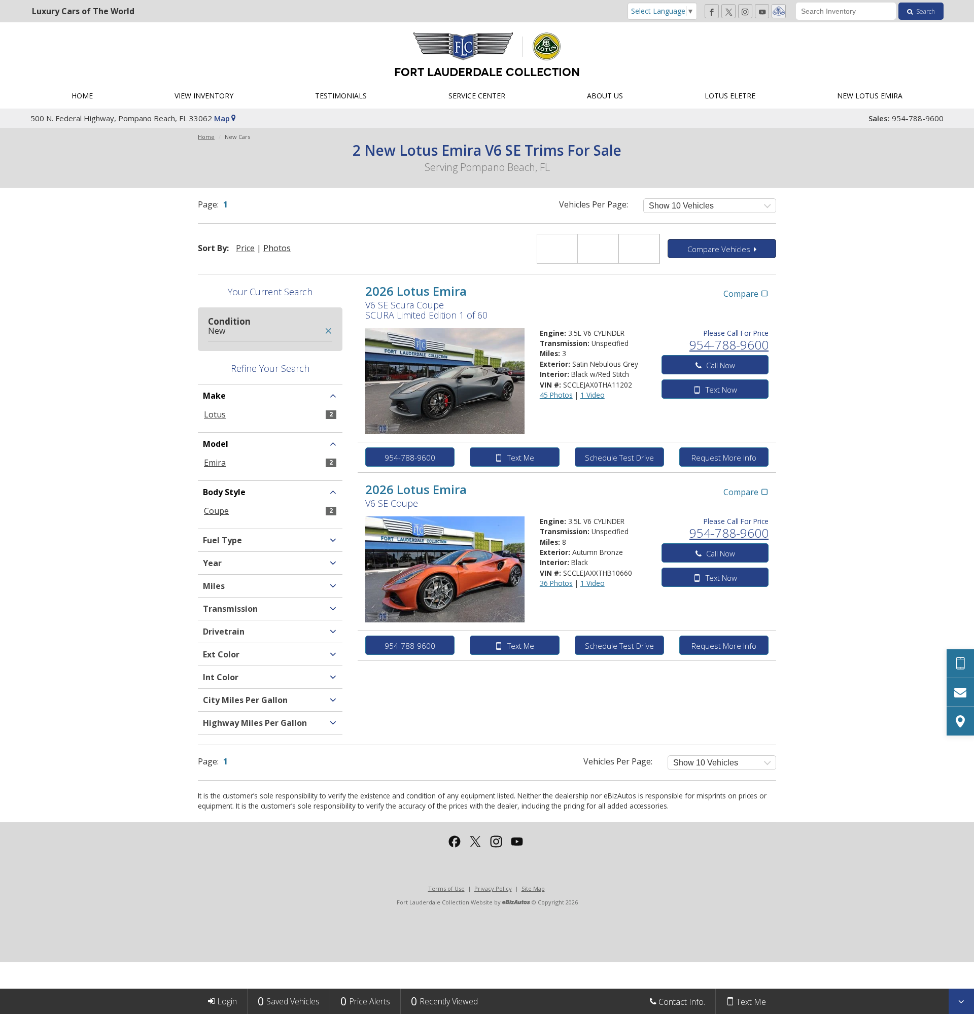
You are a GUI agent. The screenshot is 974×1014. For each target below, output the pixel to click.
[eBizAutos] (516, 902)
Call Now (719, 365)
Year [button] (212, 563)
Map (222, 118)
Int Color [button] (220, 677)
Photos (277, 248)
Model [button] (215, 443)
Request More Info (723, 457)
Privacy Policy (493, 888)
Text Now (720, 389)
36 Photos (556, 583)
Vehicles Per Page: (593, 204)
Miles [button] (214, 585)
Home (206, 137)
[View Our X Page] (728, 11)
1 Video (592, 395)
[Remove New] (328, 331)
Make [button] (214, 395)
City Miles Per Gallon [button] (245, 700)
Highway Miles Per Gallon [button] (255, 722)
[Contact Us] (960, 692)
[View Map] (960, 721)
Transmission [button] (230, 608)
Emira (215, 462)
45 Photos (556, 395)
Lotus (215, 414)
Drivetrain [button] (224, 631)
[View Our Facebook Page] (712, 11)
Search (925, 11)
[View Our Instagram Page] (745, 11)
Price (245, 248)
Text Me (519, 457)
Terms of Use (446, 888)
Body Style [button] (224, 492)
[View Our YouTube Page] (762, 11)
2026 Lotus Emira (416, 291)
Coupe (216, 510)
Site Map (533, 888)
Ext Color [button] (221, 654)
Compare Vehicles (719, 249)
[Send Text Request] (960, 663)
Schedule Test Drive (619, 457)
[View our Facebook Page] (454, 841)
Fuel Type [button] (222, 540)
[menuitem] (81, 96)
